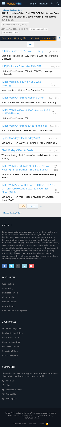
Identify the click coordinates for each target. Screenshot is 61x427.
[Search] (57, 3)
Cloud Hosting (8, 297)
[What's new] (52, 3)
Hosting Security (9, 301)
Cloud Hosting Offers (11, 342)
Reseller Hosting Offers (12, 333)
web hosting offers (10, 32)
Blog (8, 385)
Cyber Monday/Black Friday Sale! (20, 138)
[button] (3, 3)
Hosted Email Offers (11, 346)
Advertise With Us (14, 389)
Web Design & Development (14, 310)
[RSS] (47, 423)
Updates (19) (49, 38)
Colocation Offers (10, 351)
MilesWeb (7, 29)
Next (32, 206)
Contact (35, 38)
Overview (6, 38)
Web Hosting (8, 283)
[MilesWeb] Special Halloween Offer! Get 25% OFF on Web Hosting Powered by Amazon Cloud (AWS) (27, 188)
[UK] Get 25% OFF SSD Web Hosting (22, 51)
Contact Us (11, 394)
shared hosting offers (38, 29)
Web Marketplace (10, 355)
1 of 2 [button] (22, 206)
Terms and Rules (19, 423)
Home (41, 423)
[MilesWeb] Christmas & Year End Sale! (24, 125)
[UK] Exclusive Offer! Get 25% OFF (21, 66)
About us (32, 423)
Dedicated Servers (10, 292)
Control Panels (8, 306)
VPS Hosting (7, 288)
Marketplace (11, 398)
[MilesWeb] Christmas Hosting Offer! (23, 97)
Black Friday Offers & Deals (17, 150)
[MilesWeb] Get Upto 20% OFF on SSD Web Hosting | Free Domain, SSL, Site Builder (26, 167)
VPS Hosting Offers (10, 337)
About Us (10, 380)
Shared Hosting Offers (12, 328)
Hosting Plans (21, 38)
